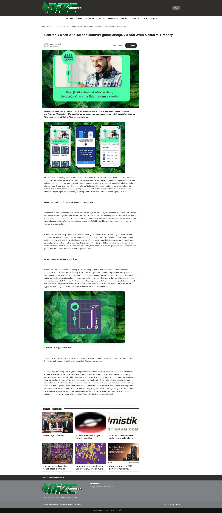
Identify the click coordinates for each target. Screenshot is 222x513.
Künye (92, 487)
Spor (144, 18)
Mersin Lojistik (109, 510)
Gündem (69, 18)
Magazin (135, 18)
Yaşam (154, 18)
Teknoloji (113, 18)
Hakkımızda (101, 487)
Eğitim (124, 18)
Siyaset (101, 18)
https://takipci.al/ (122, 510)
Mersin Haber (98, 510)
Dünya (79, 18)
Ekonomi (90, 18)
